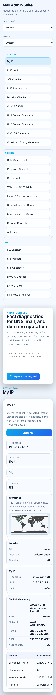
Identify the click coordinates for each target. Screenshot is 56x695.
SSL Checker (14, 79)
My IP (10, 61)
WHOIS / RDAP (15, 106)
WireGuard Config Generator (23, 142)
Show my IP (29, 432)
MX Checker (14, 249)
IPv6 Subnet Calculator (20, 124)
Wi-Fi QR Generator (18, 133)
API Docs (12, 231)
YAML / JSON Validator (20, 186)
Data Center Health (18, 159)
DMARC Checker (16, 276)
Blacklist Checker (17, 97)
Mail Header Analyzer (19, 294)
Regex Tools (14, 177)
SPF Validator (14, 258)
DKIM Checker (15, 285)
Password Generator (18, 168)
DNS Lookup (14, 70)
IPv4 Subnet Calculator (20, 115)
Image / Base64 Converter (22, 195)
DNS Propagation (17, 88)
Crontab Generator (18, 222)
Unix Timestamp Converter (22, 213)
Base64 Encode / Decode (21, 204)
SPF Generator (15, 267)
